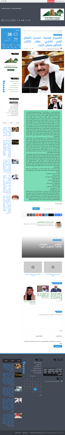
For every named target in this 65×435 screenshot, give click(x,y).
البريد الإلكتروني (59, 336)
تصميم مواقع (25, 432)
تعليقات (4, 123)
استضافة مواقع (18, 432)
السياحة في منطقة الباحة (13, 89)
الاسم (60, 330)
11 (29, 384)
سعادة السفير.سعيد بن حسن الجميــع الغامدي (29, 302)
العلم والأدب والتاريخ (53, 31)
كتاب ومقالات (15, 83)
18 (29, 386)
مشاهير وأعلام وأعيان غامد (16, 8)
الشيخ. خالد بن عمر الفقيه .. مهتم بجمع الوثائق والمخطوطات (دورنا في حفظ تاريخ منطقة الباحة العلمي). (53, 372)
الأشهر (11, 123)
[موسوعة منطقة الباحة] (52, 14)
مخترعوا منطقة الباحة (14, 87)
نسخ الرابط (36, 208)
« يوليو (41, 395)
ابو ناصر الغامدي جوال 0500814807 (36, 432)
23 (35, 389)
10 (32, 384)
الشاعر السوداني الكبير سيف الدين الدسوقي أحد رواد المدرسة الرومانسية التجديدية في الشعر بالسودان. (43, 295)
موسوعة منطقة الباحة (5, 8)
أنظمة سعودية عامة (14, 91)
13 (24, 384)
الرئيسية (59, 31)
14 (40, 386)
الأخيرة (17, 123)
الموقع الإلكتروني (39, 336)
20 (24, 386)
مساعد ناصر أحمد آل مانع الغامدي (54, 49)
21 (40, 389)
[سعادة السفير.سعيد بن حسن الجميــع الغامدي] (29, 293)
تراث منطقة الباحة (14, 85)
